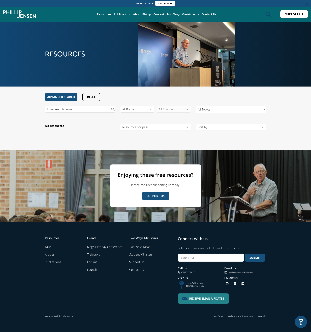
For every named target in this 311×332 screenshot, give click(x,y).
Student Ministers (141, 254)
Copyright (262, 316)
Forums (92, 262)
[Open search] (268, 14)
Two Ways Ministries (181, 14)
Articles (49, 254)
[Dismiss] (307, 4)
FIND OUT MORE (165, 3)
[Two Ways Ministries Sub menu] (198, 14)
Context (158, 14)
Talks (48, 247)
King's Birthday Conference (104, 247)
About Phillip (142, 14)
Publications (122, 14)
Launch (92, 270)
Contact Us (209, 14)
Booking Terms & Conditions (240, 316)
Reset (91, 97)
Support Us (294, 14)
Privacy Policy (217, 316)
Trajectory (93, 254)
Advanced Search (61, 97)
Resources (104, 14)
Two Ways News (139, 247)
